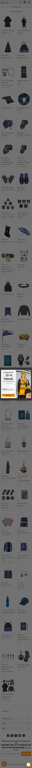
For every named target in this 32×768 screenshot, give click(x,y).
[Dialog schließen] (30, 370)
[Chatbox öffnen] (28, 764)
